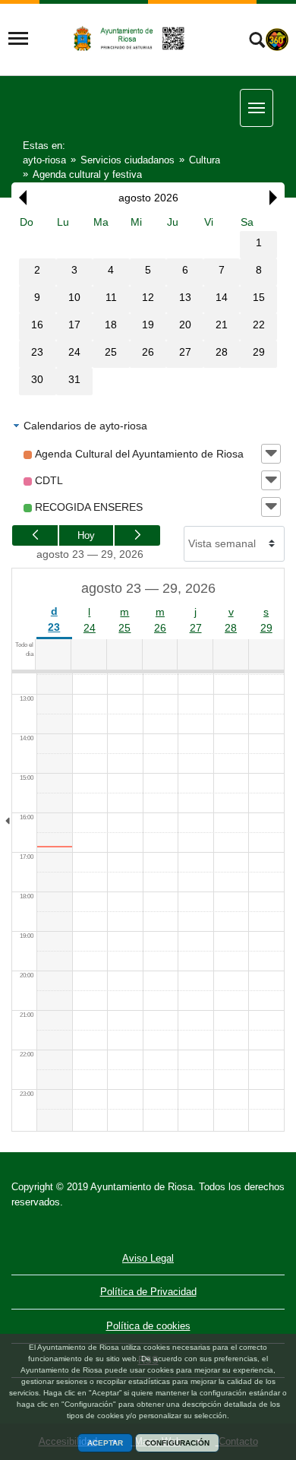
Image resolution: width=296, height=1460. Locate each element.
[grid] (148, 304)
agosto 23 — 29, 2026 (89, 554)
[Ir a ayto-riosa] (130, 38)
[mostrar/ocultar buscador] (257, 42)
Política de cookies (148, 1326)
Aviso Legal (148, 1258)
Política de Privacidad (148, 1291)
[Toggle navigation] (18, 38)
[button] (19, 197)
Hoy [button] (86, 535)
